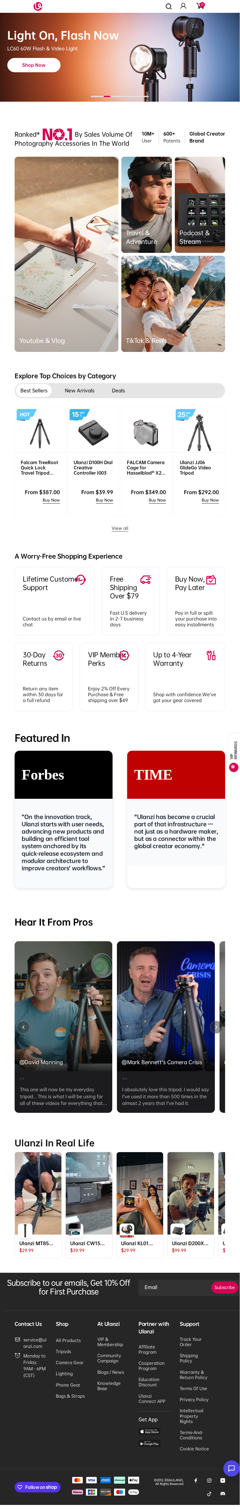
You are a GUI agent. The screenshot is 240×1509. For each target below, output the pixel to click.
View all (120, 528)
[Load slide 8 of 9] (139, 96)
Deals (118, 390)
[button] (199, 6)
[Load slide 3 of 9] (107, 96)
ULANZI (177, 1480)
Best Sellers (33, 390)
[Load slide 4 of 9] (113, 96)
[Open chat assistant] (231, 1468)
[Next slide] (216, 1027)
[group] (63, 1027)
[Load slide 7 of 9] (133, 96)
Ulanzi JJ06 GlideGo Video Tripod (195, 467)
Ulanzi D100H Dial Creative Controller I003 (93, 467)
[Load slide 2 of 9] (100, 96)
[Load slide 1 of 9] (94, 96)
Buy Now (51, 500)
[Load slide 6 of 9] (126, 96)
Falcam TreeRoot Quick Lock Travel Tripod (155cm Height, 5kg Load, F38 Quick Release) (39, 468)
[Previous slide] (23, 1027)
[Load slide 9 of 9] (145, 96)
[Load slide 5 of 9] (120, 96)
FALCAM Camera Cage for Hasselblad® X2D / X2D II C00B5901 (146, 468)
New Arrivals (79, 390)
